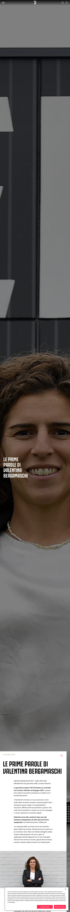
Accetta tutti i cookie (60, 906)
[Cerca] (62, 3)
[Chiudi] (66, 889)
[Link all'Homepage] (35, 2)
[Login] (66, 3)
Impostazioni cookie (44, 906)
